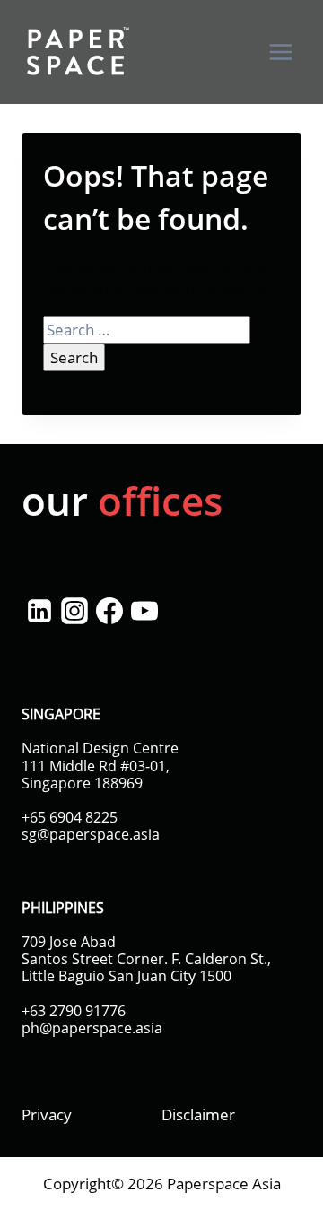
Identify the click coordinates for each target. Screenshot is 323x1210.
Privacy (47, 1114)
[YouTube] (144, 611)
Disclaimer (198, 1114)
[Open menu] (280, 51)
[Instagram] (74, 611)
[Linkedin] (39, 611)
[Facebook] (109, 611)
